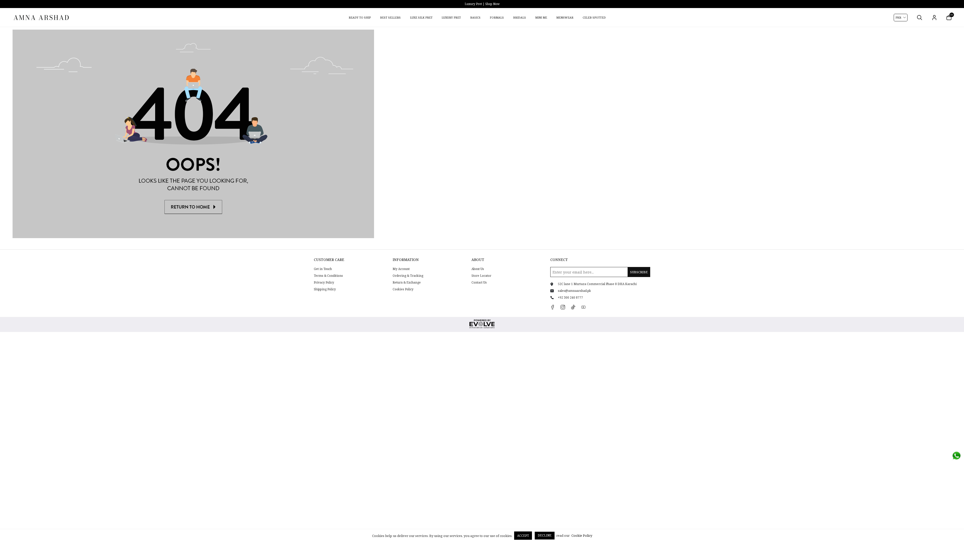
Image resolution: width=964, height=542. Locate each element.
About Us (477, 269)
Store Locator (481, 276)
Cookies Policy (403, 289)
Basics (475, 17)
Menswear (564, 17)
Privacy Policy (324, 283)
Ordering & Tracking (408, 276)
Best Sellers (390, 17)
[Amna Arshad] (41, 17)
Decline (545, 535)
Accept (523, 535)
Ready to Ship (360, 17)
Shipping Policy (325, 289)
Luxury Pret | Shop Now (482, 4)
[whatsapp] (956, 456)
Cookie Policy (581, 535)
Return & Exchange (407, 283)
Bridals (519, 17)
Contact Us (479, 283)
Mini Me (541, 17)
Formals (497, 17)
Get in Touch (323, 269)
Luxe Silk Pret (421, 17)
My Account (401, 269)
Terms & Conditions (328, 276)
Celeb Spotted (594, 17)
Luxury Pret (451, 17)
